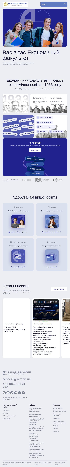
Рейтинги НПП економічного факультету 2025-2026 (14, 329)
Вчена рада (56, 418)
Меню (43, 4)
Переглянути (35, 150)
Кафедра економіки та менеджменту (35, 415)
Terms (36, 462)
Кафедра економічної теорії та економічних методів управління (36, 428)
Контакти (56, 431)
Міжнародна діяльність (57, 414)
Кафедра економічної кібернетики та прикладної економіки (36, 421)
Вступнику (6, 419)
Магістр (5, 413)
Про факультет (58, 408)
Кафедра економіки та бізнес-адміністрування (35, 409)
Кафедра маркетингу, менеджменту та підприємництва (36, 444)
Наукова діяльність (59, 411)
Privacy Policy (42, 462)
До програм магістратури (50, 232)
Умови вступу (50, 267)
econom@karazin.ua (17, 379)
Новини (19, 324)
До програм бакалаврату (17, 232)
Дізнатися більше (17, 267)
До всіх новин (59, 289)
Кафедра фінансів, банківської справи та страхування (36, 455)
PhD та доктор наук (9, 416)
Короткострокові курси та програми (59, 422)
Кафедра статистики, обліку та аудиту (36, 450)
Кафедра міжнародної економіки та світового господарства (33, 436)
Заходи (55, 428)
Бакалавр (6, 410)
